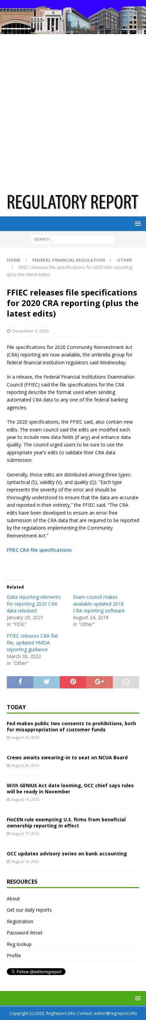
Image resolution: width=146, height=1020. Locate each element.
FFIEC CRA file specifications (39, 550)
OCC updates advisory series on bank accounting (67, 853)
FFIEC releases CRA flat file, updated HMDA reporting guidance (32, 643)
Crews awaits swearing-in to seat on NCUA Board (67, 757)
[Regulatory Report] (73, 30)
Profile (14, 955)
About (13, 898)
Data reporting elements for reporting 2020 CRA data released (34, 604)
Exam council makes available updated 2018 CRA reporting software (99, 604)
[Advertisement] (73, 110)
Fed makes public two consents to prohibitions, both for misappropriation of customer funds (71, 726)
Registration (20, 921)
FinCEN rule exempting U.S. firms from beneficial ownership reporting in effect (66, 822)
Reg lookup (19, 944)
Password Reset (24, 932)
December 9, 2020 (30, 331)
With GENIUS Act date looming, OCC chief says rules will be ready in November (70, 788)
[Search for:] (73, 239)
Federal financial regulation (68, 260)
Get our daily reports (29, 910)
